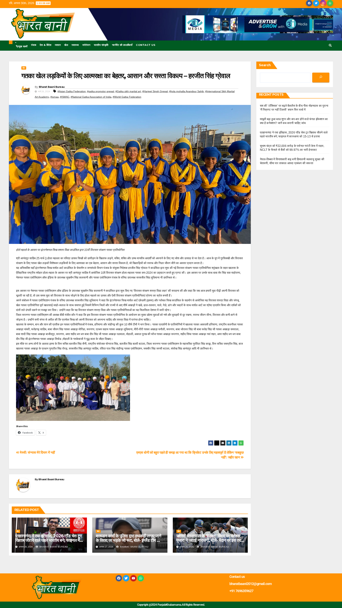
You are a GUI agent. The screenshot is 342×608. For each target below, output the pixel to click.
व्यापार (58, 45)
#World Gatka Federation (127, 96)
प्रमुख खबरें (22, 46)
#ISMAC (64, 96)
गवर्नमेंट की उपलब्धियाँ (122, 45)
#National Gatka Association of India (91, 96)
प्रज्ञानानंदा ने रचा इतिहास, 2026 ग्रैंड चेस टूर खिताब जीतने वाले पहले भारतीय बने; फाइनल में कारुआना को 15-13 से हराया (48, 540)
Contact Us (145, 45)
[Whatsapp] (141, 578)
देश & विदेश (45, 45)
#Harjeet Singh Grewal (155, 91)
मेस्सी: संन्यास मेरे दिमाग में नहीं (37, 452)
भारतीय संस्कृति (101, 45)
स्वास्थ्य (75, 45)
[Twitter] (126, 578)
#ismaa (54, 96)
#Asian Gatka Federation (72, 91)
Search (265, 65)
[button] (330, 45)
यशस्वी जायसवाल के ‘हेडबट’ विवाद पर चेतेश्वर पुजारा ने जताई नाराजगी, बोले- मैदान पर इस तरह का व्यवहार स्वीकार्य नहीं (209, 540)
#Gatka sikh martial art (128, 91)
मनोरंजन (86, 45)
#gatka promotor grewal (100, 91)
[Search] (320, 77)
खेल (66, 45)
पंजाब (33, 45)
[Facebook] (119, 578)
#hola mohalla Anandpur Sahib (186, 91)
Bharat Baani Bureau (52, 86)
